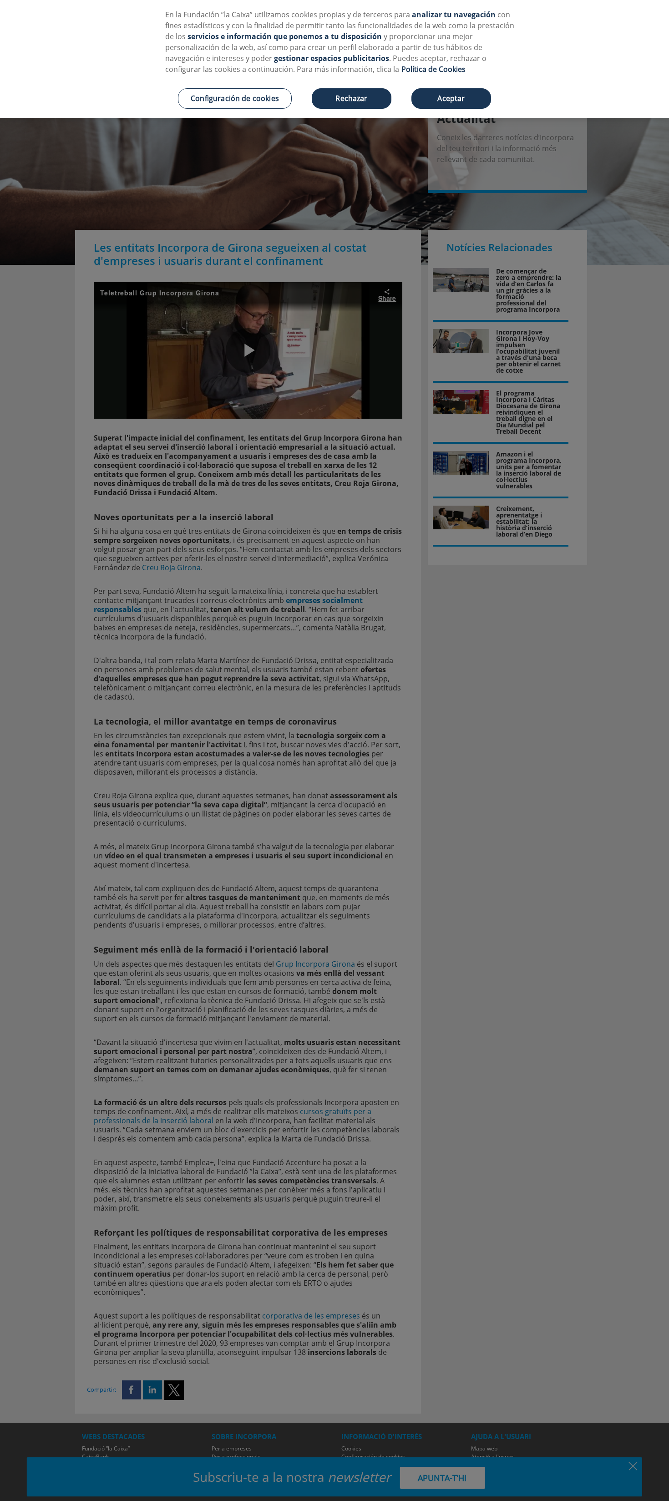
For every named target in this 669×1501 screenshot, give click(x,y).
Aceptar (451, 98)
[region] (334, 59)
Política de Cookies (433, 69)
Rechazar (351, 98)
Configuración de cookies (235, 98)
